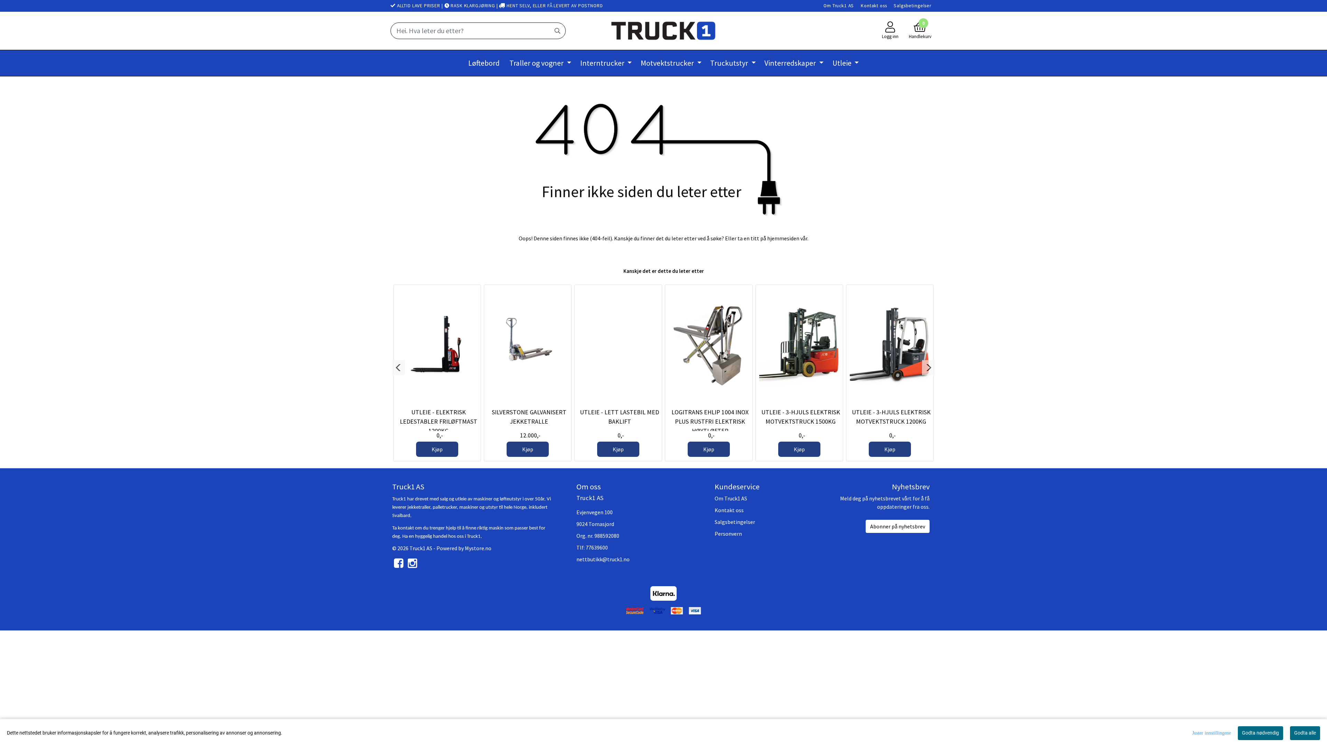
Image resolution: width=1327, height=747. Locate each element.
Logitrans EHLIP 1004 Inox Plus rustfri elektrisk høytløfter (710, 421)
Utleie (842, 63)
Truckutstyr (730, 63)
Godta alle (1305, 733)
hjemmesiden (783, 238)
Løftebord (484, 63)
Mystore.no (478, 548)
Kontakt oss (874, 6)
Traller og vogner (537, 63)
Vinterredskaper (790, 63)
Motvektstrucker (668, 63)
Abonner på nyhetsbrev (897, 526)
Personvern (728, 533)
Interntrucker (603, 63)
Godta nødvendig (1260, 733)
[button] (398, 367)
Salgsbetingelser (912, 6)
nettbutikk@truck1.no (603, 559)
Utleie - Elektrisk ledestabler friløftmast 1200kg (438, 421)
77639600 (597, 547)
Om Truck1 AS (839, 6)
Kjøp (437, 449)
